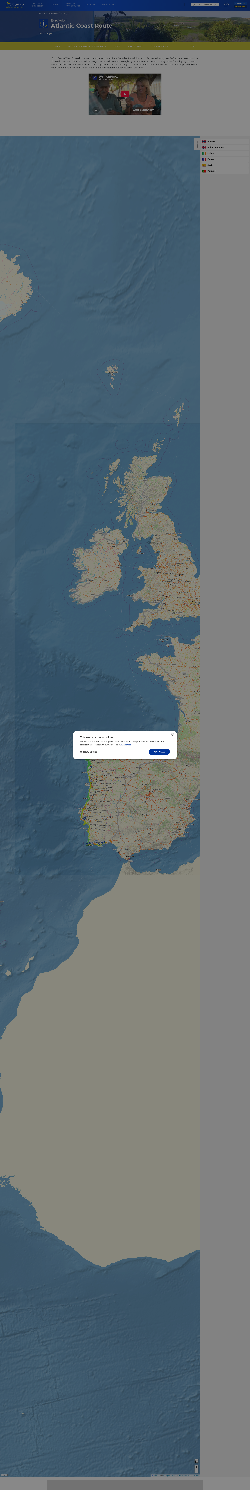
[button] (88, 751)
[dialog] (125, 745)
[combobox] (172, 734)
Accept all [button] (159, 751)
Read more (126, 744)
